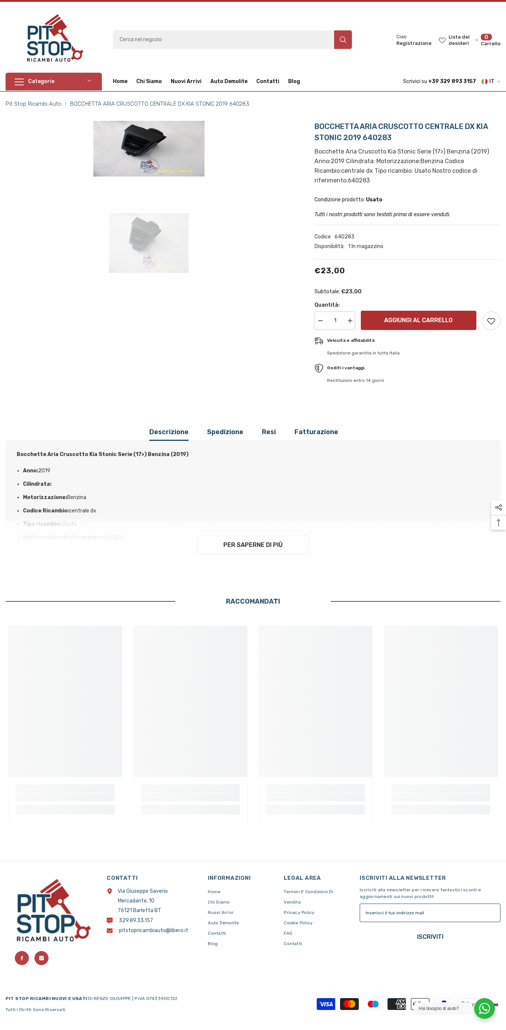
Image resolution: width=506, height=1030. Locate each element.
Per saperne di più (253, 544)
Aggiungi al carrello (420, 320)
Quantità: (327, 305)
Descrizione (169, 432)
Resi (269, 432)
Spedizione (225, 432)
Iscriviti (430, 936)
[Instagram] (41, 958)
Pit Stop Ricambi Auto (33, 103)
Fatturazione (316, 432)
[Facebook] (22, 958)
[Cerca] (232, 39)
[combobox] (223, 39)
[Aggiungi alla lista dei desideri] (491, 320)
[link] (65, 797)
